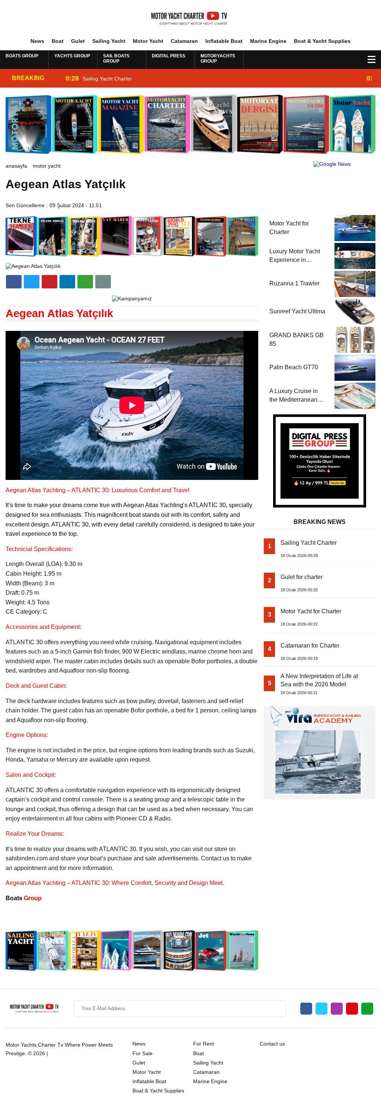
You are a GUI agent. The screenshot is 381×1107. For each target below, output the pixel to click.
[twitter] (31, 282)
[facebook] (14, 282)
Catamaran (184, 41)
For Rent (203, 1044)
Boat (58, 41)
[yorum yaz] (103, 282)
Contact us (272, 1044)
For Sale (142, 1053)
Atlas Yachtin (162, 505)
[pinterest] (67, 282)
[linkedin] (49, 282)
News (37, 41)
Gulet (78, 41)
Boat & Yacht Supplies (322, 41)
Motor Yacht (148, 41)
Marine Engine (268, 41)
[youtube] (352, 1009)
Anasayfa (16, 166)
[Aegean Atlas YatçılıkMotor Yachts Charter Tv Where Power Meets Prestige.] (190, 18)
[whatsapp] (367, 1009)
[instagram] (337, 1009)
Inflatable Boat (224, 41)
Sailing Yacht (108, 41)
